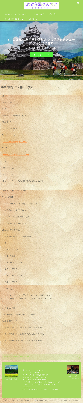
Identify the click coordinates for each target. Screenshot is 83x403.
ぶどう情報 (52, 14)
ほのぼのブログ (39, 14)
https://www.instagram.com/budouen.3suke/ (41, 389)
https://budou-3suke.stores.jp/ (46, 382)
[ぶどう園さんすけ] (41, 9)
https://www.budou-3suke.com (16, 155)
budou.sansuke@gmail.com (15, 142)
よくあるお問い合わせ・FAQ (14, 19)
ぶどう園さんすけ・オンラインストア (17, 14)
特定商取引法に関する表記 (45, 400)
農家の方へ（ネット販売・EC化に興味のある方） (19, 400)
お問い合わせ (33, 19)
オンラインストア (41, 54)
